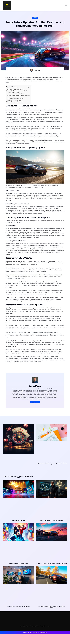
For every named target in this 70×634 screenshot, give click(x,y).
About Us (22, 626)
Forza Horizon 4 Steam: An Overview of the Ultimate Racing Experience (51, 607)
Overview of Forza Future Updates (15, 89)
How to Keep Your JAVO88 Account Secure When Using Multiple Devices (18, 477)
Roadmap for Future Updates (14, 100)
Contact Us (28, 626)
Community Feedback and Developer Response (18, 95)
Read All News (35, 402)
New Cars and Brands (14, 92)
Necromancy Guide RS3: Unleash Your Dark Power (51, 520)
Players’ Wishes (12, 97)
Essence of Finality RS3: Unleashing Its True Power (18, 606)
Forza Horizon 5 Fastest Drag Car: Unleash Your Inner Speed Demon (51, 563)
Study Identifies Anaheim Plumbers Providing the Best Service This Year (51, 463)
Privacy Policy (35, 626)
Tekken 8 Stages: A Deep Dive (18, 520)
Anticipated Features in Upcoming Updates (17, 90)
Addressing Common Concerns (16, 98)
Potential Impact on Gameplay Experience (17, 101)
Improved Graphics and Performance (17, 93)
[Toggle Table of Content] (28, 87)
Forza (35, 17)
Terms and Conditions (45, 626)
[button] (66, 5)
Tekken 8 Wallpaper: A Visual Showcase (18, 563)
